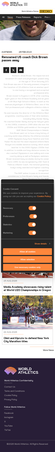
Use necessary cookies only (27, 267)
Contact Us (9, 386)
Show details (41, 243)
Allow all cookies (27, 251)
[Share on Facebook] (6, 70)
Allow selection (27, 259)
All (3, 17)
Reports (38, 17)
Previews (49, 17)
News (10, 17)
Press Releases (23, 17)
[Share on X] (13, 70)
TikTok (7, 430)
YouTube (8, 426)
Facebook (8, 413)
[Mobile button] (25, 4)
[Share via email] (21, 70)
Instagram (8, 417)
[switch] (33, 216)
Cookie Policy (44, 196)
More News (48, 350)
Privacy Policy (10, 399)
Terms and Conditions (14, 391)
